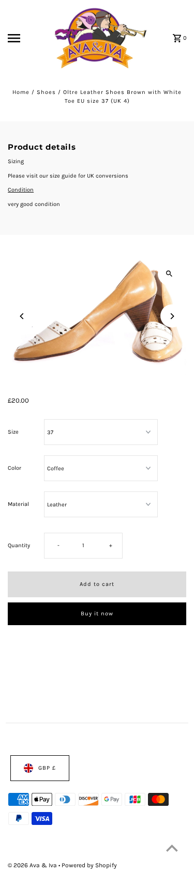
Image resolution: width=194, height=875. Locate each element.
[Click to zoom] (169, 273)
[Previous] (22, 315)
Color (14, 468)
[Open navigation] (23, 38)
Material (18, 504)
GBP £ (47, 768)
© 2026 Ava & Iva (33, 864)
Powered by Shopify (89, 864)
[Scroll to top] (172, 848)
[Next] (172, 315)
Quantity (19, 545)
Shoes (46, 92)
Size (13, 431)
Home (20, 92)
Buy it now (97, 613)
